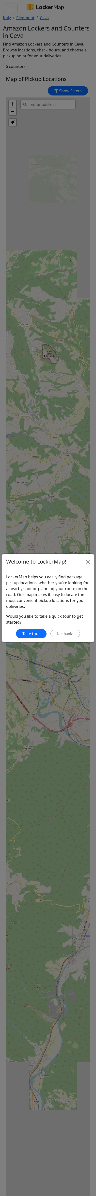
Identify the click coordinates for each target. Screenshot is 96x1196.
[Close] (88, 562)
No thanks (65, 633)
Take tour (31, 633)
